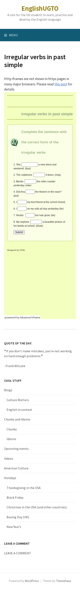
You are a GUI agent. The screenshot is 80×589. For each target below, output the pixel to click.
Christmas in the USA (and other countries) (37, 507)
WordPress (32, 581)
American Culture (16, 468)
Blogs (8, 390)
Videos (8, 458)
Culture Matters (18, 400)
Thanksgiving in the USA (24, 488)
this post (60, 84)
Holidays (10, 478)
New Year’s (14, 527)
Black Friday (15, 497)
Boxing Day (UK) (18, 517)
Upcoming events (16, 448)
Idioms (11, 439)
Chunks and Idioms (17, 419)
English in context (19, 410)
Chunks (12, 429)
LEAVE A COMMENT (17, 553)
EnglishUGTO (40, 8)
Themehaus (63, 581)
